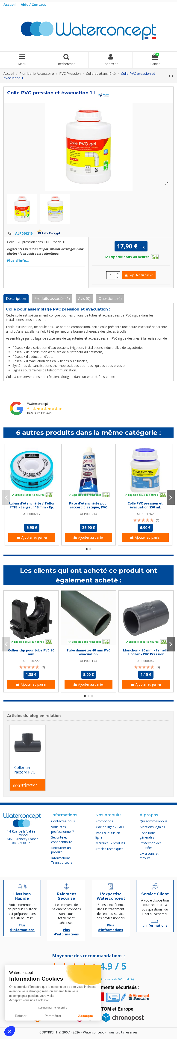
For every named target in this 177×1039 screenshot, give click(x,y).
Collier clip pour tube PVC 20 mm (31, 652)
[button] (9, 1031)
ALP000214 (88, 514)
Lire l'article (25, 785)
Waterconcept (37, 403)
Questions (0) (110, 298)
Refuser (21, 1016)
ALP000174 (88, 661)
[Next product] (173, 75)
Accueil (9, 4)
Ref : (11, 234)
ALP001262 (145, 514)
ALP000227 (31, 661)
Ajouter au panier (141, 275)
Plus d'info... (18, 260)
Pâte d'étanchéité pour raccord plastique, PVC (88, 505)
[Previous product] (170, 75)
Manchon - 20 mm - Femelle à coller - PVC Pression (146, 652)
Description (16, 298)
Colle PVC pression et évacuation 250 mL (145, 505)
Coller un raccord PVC (24, 770)
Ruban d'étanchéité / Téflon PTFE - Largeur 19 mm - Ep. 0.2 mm (32, 507)
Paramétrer (53, 1016)
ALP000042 (145, 661)
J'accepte (85, 1016)
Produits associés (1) (52, 298)
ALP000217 (31, 514)
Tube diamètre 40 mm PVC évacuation (88, 652)
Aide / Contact (33, 4)
